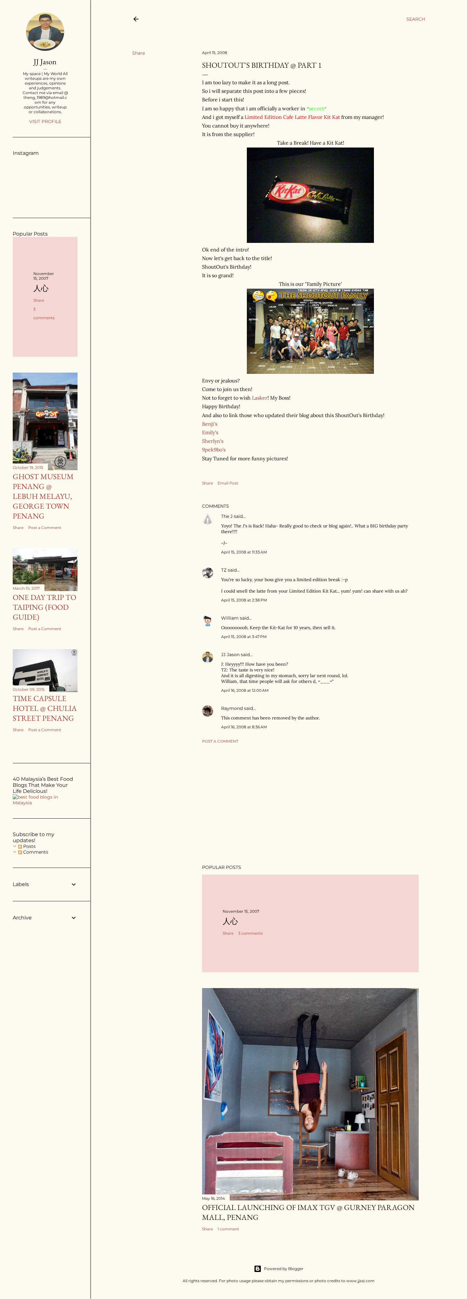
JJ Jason (230, 654)
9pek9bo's (214, 449)
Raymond (232, 708)
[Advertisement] (310, 804)
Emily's (210, 432)
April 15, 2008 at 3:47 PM (244, 636)
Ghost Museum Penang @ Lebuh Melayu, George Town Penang (43, 496)
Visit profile (45, 121)
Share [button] (138, 53)
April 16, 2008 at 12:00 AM (244, 690)
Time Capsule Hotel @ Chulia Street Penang (45, 708)
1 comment (228, 1229)
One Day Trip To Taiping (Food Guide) (44, 607)
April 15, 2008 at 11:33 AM (244, 552)
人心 (230, 921)
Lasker (259, 398)
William (230, 618)
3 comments (250, 933)
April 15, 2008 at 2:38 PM (244, 600)
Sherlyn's (212, 441)
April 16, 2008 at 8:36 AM (244, 727)
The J (227, 516)
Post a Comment (220, 741)
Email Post (228, 483)
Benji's (209, 424)
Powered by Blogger (283, 1268)
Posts (29, 846)
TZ (224, 570)
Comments (35, 852)
